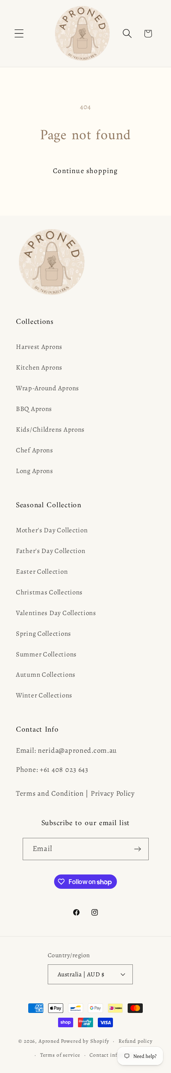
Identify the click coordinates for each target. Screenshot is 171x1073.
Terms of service (60, 1055)
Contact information (114, 1055)
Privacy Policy (113, 793)
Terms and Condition (50, 793)
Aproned (49, 1041)
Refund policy (136, 1041)
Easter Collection (42, 571)
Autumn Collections (46, 674)
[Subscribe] (137, 849)
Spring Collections (43, 633)
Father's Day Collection (51, 550)
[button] (19, 33)
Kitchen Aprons (39, 367)
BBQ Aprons (34, 408)
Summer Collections (46, 654)
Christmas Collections (49, 592)
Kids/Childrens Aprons (50, 429)
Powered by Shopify (85, 1041)
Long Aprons (34, 470)
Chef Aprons (34, 450)
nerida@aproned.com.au (77, 750)
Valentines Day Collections (56, 612)
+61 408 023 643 (64, 769)
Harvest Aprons (39, 346)
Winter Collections (44, 695)
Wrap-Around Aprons (47, 388)
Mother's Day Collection (52, 530)
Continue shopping (85, 170)
